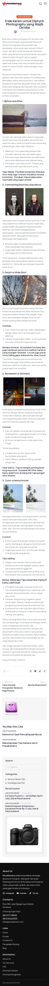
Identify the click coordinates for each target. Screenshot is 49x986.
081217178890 (10, 915)
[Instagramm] (31, 671)
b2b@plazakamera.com (13, 921)
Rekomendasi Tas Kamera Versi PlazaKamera (19, 744)
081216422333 (10, 919)
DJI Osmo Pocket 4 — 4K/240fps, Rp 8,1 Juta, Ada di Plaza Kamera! (24, 797)
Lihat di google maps (11, 911)
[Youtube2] (35, 671)
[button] (45, 3)
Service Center (14, 779)
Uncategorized (24, 17)
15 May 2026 (26, 793)
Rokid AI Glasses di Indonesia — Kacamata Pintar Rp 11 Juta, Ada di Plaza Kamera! (21, 808)
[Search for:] (24, 767)
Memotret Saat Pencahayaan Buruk (22, 734)
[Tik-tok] (40, 671)
